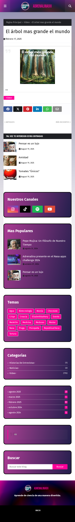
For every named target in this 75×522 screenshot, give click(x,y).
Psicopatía (34, 328)
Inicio (38, 510)
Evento (56, 316)
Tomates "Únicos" (29, 171)
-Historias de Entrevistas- (38, 363)
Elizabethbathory (40, 316)
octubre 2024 (38, 407)
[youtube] (49, 209)
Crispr (12, 316)
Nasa (11, 328)
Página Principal (13, 22)
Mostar (52, 322)
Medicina (26, 322)
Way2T (35, 516)
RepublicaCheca (51, 328)
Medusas (40, 322)
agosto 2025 (38, 391)
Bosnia (40, 311)
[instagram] (13, 209)
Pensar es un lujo (29, 143)
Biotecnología (25, 311)
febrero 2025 (38, 402)
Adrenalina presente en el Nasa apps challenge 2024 (44, 258)
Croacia (23, 316)
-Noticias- (38, 368)
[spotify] (37, 209)
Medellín (13, 322)
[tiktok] (25, 209)
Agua (11, 311)
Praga (22, 328)
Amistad (23, 157)
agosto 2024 (38, 412)
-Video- (26, 22)
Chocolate (53, 311)
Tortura (12, 334)
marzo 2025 (38, 397)
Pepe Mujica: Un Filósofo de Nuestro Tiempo (44, 242)
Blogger (61, 516)
